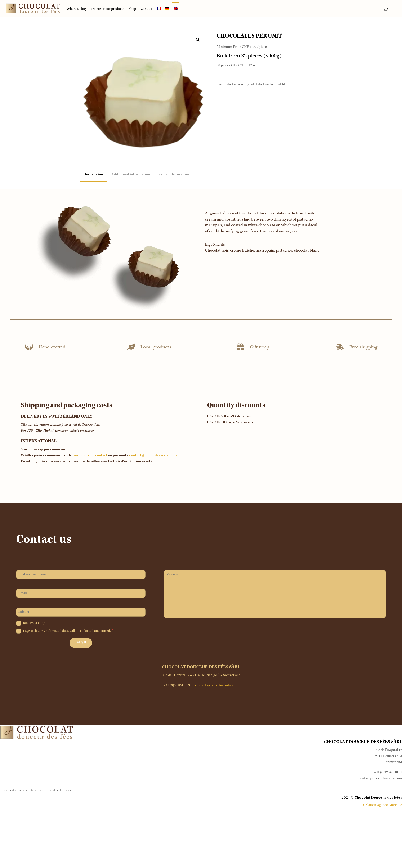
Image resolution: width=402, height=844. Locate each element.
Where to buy (77, 9)
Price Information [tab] (173, 174)
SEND (81, 642)
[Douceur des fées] (33, 8)
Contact (146, 9)
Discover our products (107, 9)
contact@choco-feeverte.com (153, 455)
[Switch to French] (159, 9)
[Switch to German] (167, 9)
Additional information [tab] (130, 174)
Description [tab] (93, 174)
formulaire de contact (90, 455)
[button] (198, 39)
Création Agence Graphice (382, 805)
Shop (132, 9)
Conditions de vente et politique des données (37, 790)
